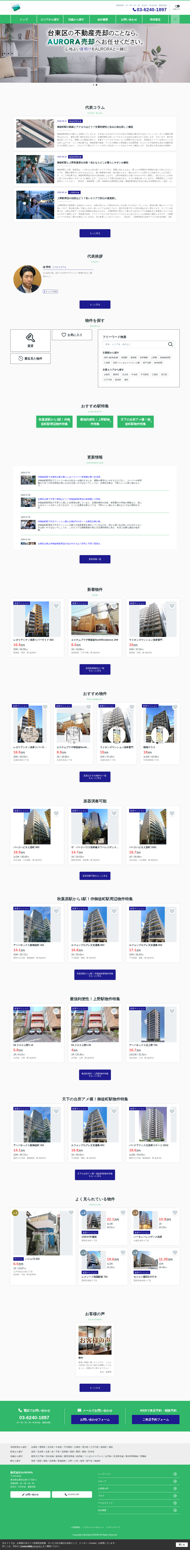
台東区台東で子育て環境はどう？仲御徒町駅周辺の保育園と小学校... (70, 499)
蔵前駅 (133, 357)
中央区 (134, 374)
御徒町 (97, 1461)
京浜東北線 (118, 1456)
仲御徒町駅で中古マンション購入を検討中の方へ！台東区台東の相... (70, 521)
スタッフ (102, 1481)
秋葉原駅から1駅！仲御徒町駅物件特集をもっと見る (95, 974)
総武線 (79, 1456)
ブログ (101, 1496)
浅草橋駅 (144, 357)
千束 (58, 1451)
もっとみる (95, 1388)
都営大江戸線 (37, 1456)
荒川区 (164, 374)
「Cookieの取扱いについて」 (31, 1546)
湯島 (84, 1451)
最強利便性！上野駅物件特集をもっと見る (95, 1074)
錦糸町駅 (158, 362)
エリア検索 (21, 337)
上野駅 (154, 357)
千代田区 (145, 374)
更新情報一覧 (95, 559)
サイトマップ (114, 1527)
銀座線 (59, 1456)
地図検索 (21, 344)
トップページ (104, 1474)
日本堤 (91, 1451)
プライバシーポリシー (94, 1527)
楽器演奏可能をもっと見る (95, 876)
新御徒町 (62, 1461)
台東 (47, 1451)
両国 (72, 1451)
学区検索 (40, 344)
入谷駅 (107, 362)
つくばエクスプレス (94, 1456)
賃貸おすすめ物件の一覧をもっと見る (95, 776)
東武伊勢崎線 (132, 1456)
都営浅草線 (69, 1456)
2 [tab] (96, 85)
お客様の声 (103, 1488)
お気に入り (75, 334)
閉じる (182, 1544)
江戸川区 (108, 379)
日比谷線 (50, 1456)
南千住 (89, 1461)
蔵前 (45, 1461)
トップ (24, 19)
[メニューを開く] (175, 19)
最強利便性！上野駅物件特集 (95, 422)
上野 (70, 1461)
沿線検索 (40, 337)
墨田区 (116, 374)
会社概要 (102, 19)
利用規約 (76, 1527)
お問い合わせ (129, 19)
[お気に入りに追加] (56, 606)
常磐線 (143, 1456)
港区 (126, 379)
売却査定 (155, 19)
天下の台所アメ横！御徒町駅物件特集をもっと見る (95, 1174)
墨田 (78, 1451)
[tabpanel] (95, 53)
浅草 (33, 1451)
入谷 (76, 1461)
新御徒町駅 (165, 357)
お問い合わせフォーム (95, 1419)
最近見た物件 (33, 358)
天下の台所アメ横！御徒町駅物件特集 (135, 422)
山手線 (108, 1456)
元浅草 (40, 1451)
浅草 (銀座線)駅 (111, 357)
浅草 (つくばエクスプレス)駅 (126, 362)
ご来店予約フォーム (155, 1419)
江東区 (155, 374)
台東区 (107, 374)
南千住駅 (147, 362)
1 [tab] (93, 85)
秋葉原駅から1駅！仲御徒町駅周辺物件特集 (54, 422)
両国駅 (124, 357)
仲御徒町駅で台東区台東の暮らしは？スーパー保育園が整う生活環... (70, 477)
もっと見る (95, 233)
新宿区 (118, 379)
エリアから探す (50, 19)
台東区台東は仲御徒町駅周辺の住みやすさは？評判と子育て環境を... (70, 543)
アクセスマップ (105, 1503)
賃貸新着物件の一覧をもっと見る (95, 669)
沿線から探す (76, 19)
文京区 (125, 374)
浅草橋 (65, 1451)
